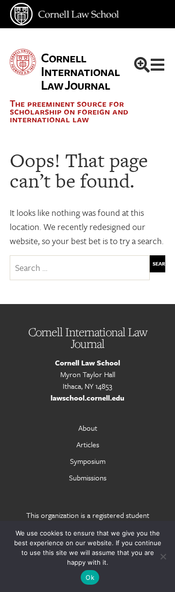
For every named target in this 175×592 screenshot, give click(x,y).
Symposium (87, 461)
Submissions (87, 477)
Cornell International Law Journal (80, 71)
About (87, 427)
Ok (90, 577)
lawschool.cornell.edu (87, 397)
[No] (163, 556)
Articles (87, 444)
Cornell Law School (87, 362)
